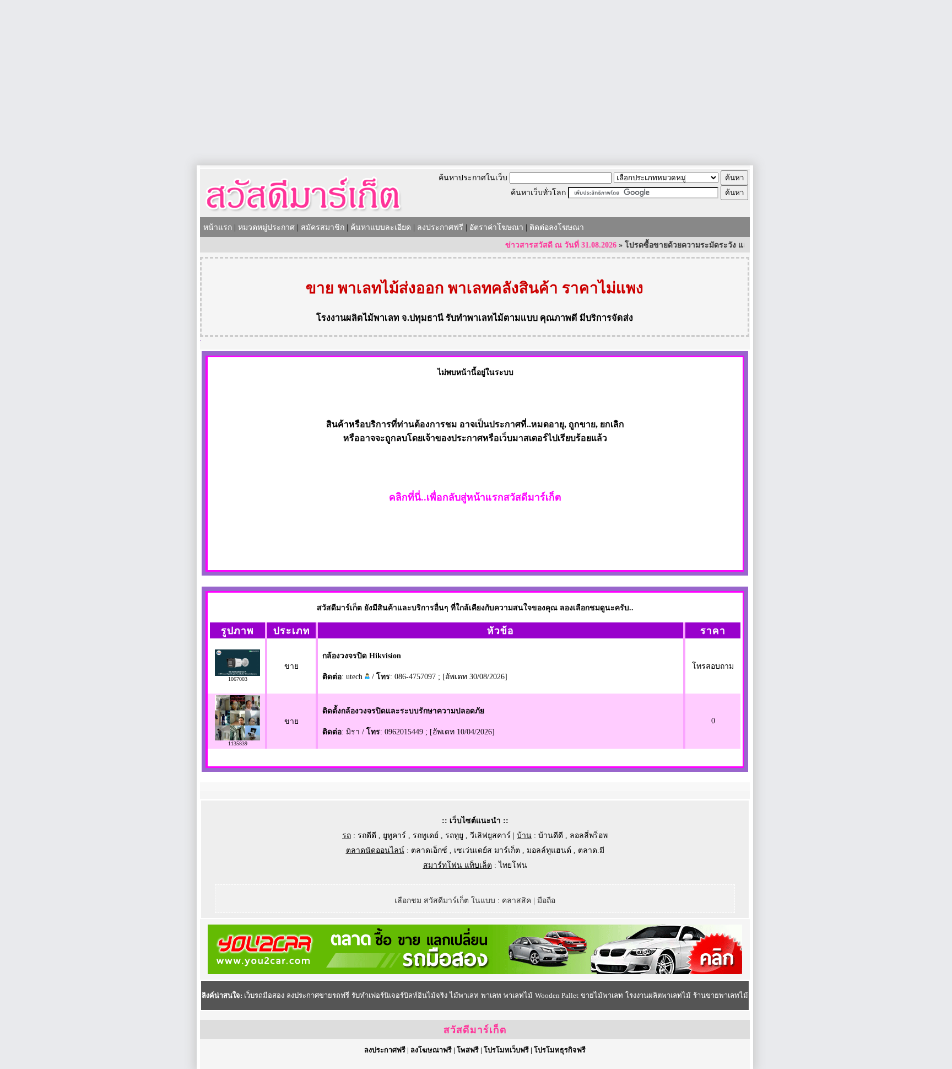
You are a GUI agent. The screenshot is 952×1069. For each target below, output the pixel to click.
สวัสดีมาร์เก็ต (475, 1029)
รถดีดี (367, 835)
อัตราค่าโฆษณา (496, 227)
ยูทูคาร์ (394, 835)
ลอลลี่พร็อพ (589, 835)
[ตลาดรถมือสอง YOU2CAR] (475, 972)
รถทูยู (454, 835)
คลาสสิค (516, 900)
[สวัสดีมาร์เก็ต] (303, 213)
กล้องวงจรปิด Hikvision (361, 656)
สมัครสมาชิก (322, 227)
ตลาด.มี (591, 850)
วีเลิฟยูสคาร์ (490, 835)
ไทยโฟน (513, 865)
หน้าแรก (217, 227)
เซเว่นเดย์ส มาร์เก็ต (487, 850)
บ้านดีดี (550, 835)
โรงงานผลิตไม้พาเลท (357, 318)
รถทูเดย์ (426, 835)
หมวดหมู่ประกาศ (266, 227)
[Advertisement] (476, 83)
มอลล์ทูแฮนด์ (549, 850)
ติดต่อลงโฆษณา (556, 227)
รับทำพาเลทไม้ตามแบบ (492, 318)
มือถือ (546, 900)
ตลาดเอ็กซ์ (429, 850)
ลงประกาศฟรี (440, 227)
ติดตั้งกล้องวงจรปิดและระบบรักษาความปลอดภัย (403, 711)
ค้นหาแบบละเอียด (380, 227)
